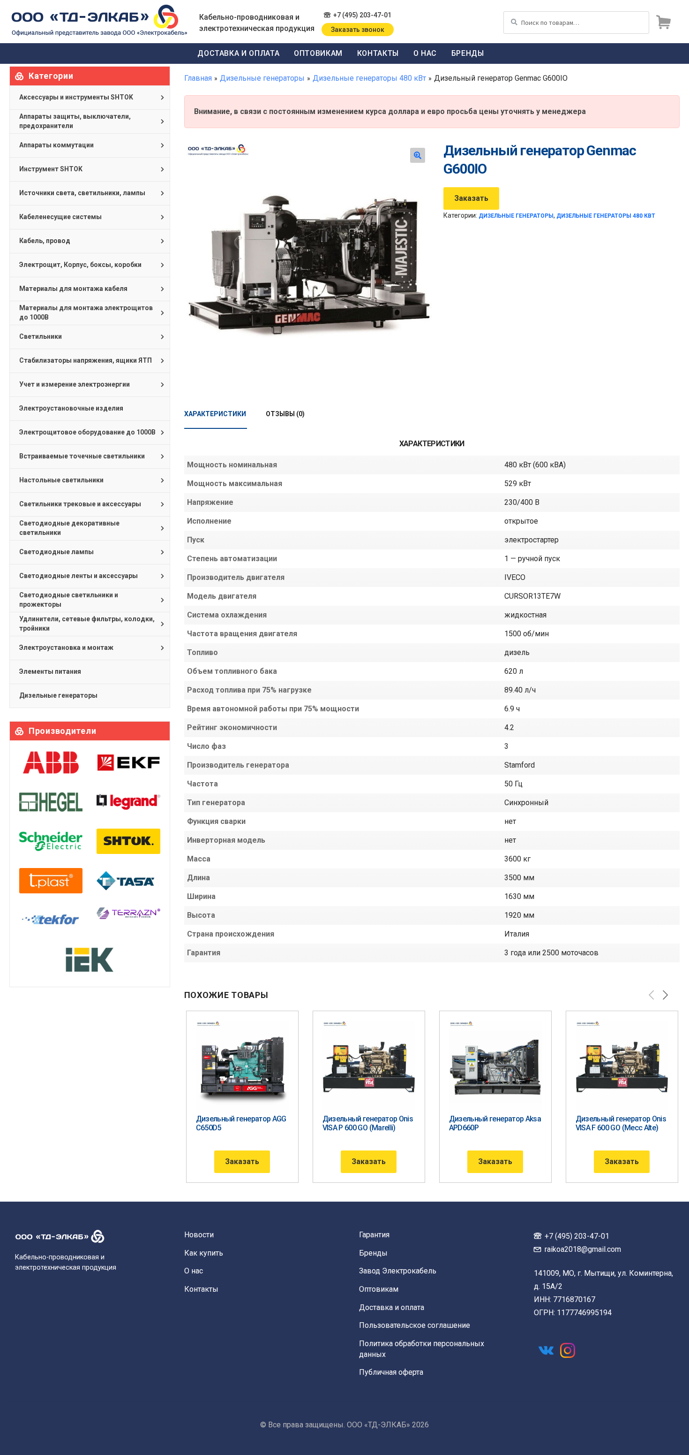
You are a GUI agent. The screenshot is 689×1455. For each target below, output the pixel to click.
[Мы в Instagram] (567, 1350)
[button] (417, 155)
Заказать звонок (357, 29)
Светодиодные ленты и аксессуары (78, 575)
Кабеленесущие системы (60, 217)
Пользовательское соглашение (414, 1325)
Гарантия (374, 1234)
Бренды (467, 53)
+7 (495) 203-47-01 (362, 15)
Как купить (203, 1253)
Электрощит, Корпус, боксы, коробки (80, 264)
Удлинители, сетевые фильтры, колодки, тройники (87, 623)
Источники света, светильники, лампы (82, 193)
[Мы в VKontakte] (546, 1350)
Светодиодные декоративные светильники (69, 527)
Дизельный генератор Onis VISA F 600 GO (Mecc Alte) (621, 1123)
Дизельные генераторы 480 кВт (369, 78)
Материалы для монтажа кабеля (73, 288)
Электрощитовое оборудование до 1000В (87, 432)
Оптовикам (318, 53)
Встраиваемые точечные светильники (82, 456)
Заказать (471, 198)
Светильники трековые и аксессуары (80, 504)
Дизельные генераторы (262, 78)
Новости (199, 1234)
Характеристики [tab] (215, 414)
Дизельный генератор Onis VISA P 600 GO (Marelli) (367, 1123)
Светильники (40, 336)
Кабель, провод (44, 240)
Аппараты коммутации (56, 145)
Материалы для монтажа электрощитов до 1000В (86, 312)
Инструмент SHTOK (50, 169)
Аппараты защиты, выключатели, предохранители (75, 121)
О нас (425, 53)
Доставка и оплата (238, 53)
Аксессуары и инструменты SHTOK (76, 97)
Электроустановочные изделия (71, 408)
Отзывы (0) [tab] (285, 414)
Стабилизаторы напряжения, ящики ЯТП (85, 360)
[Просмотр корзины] (663, 22)
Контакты (378, 53)
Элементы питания (50, 671)
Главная (198, 78)
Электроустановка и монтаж (66, 647)
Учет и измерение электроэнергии (74, 384)
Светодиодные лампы (56, 552)
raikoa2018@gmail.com (583, 1249)
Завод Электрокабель (397, 1270)
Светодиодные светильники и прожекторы (68, 599)
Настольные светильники (61, 480)
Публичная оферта (391, 1372)
